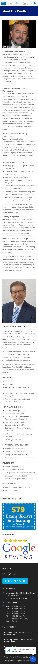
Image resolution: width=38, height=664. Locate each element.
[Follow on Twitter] (10, 574)
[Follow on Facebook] (4, 574)
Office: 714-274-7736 (13, 602)
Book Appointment (15, 581)
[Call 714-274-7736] (35, 3)
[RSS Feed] (15, 574)
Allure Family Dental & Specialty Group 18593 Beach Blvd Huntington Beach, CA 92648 (20, 595)
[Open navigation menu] (3, 3)
